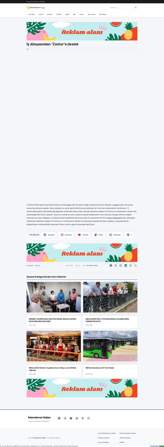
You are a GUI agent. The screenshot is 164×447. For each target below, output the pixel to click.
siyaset (115, 205)
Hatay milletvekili (114, 218)
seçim (68, 205)
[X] (82, 418)
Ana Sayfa (31, 14)
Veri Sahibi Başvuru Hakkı (107, 433)
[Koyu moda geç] (107, 7)
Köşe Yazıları (92, 14)
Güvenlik (59, 14)
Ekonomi (49, 14)
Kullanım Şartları (103, 438)
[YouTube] (71, 418)
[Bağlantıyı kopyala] (135, 265)
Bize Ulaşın (102, 14)
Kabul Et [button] (161, 446)
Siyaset (41, 14)
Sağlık (67, 14)
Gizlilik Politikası (125, 438)
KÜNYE (122, 442)
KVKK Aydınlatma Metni (128, 433)
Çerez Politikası (103, 442)
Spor (74, 14)
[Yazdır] (130, 265)
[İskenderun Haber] (36, 7)
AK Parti (56, 211)
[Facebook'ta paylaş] (111, 265)
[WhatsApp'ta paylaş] (121, 265)
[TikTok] (77, 418)
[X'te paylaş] (116, 265)
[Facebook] (59, 418)
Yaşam (82, 14)
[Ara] (135, 7)
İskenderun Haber (92, 265)
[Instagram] (65, 418)
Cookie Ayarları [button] (154, 446)
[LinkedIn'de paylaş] (126, 265)
